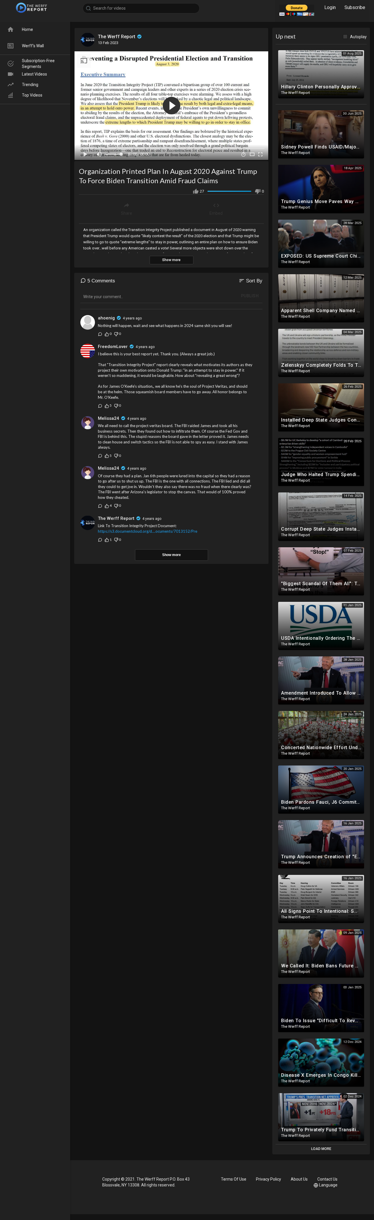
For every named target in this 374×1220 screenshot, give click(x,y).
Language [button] (328, 1185)
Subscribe (354, 7)
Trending (30, 84)
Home (27, 29)
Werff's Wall (33, 45)
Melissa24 (108, 418)
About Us (299, 1179)
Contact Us (327, 1179)
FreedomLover (113, 346)
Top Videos (32, 95)
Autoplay (358, 36)
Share (126, 213)
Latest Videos (34, 74)
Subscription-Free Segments (38, 63)
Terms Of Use (233, 1179)
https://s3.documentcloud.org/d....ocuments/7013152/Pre (147, 531)
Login (330, 7)
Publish (250, 295)
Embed (216, 213)
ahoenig (106, 318)
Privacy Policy (268, 1179)
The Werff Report (117, 36)
